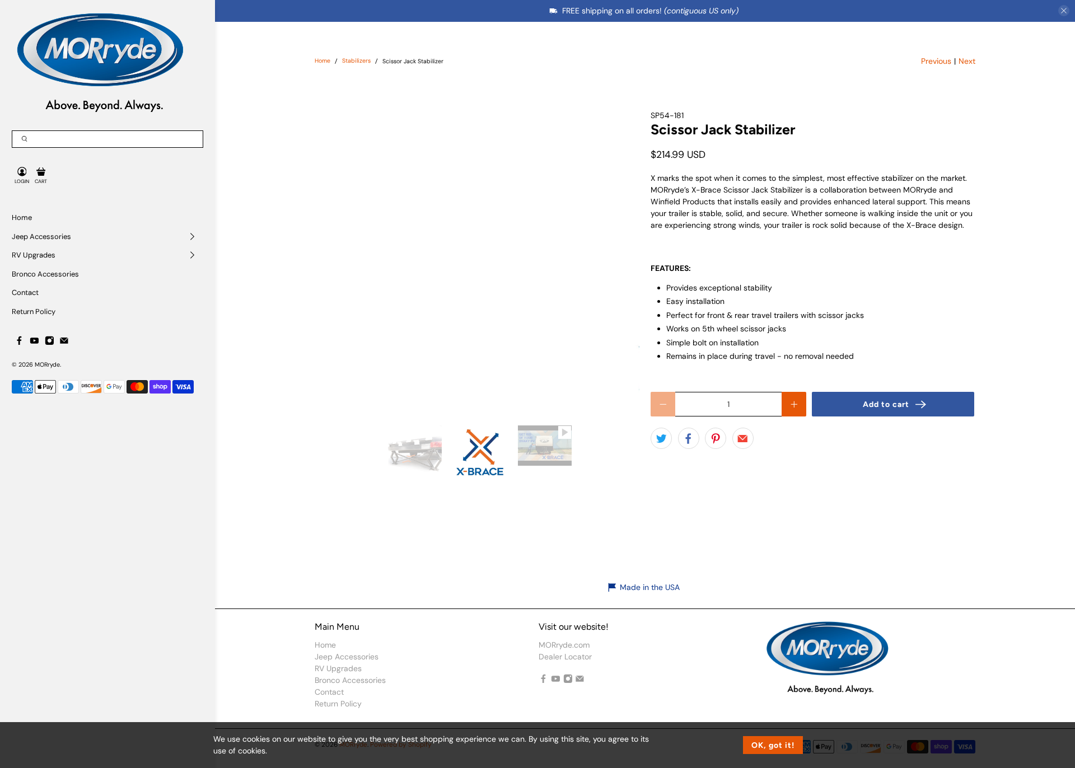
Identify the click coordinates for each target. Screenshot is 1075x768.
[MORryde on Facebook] (19, 343)
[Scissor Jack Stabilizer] (497, 252)
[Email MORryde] (64, 343)
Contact (25, 292)
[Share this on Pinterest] (715, 438)
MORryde (47, 364)
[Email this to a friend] (743, 438)
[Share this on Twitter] (661, 438)
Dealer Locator (565, 657)
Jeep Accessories (41, 236)
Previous (936, 61)
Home (22, 217)
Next (967, 61)
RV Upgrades (33, 255)
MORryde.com (564, 645)
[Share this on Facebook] (688, 438)
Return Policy (33, 311)
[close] (1063, 10)
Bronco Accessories (45, 274)
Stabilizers (356, 61)
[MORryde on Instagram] (49, 343)
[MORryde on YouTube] (34, 343)
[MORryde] (99, 61)
